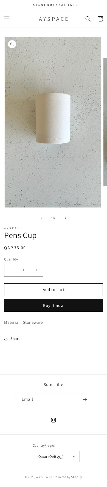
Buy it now (53, 305)
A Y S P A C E (45, 477)
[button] (7, 19)
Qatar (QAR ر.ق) (51, 456)
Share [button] (15, 338)
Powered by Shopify (68, 477)
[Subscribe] (85, 399)
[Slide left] (41, 218)
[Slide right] (66, 218)
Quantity (11, 259)
